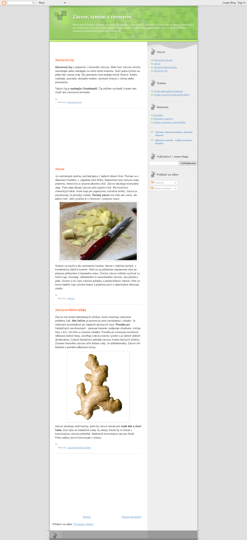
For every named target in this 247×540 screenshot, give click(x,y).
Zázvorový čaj (64, 60)
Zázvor (59, 169)
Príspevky (158, 182)
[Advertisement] (97, 51)
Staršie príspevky (131, 516)
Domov (87, 516)
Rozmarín (158, 115)
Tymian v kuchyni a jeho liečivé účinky (171, 95)
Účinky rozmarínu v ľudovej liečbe (170, 122)
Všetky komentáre (162, 188)
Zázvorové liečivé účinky (70, 310)
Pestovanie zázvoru (163, 60)
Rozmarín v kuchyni (163, 119)
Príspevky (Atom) (83, 524)
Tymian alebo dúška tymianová (168, 91)
